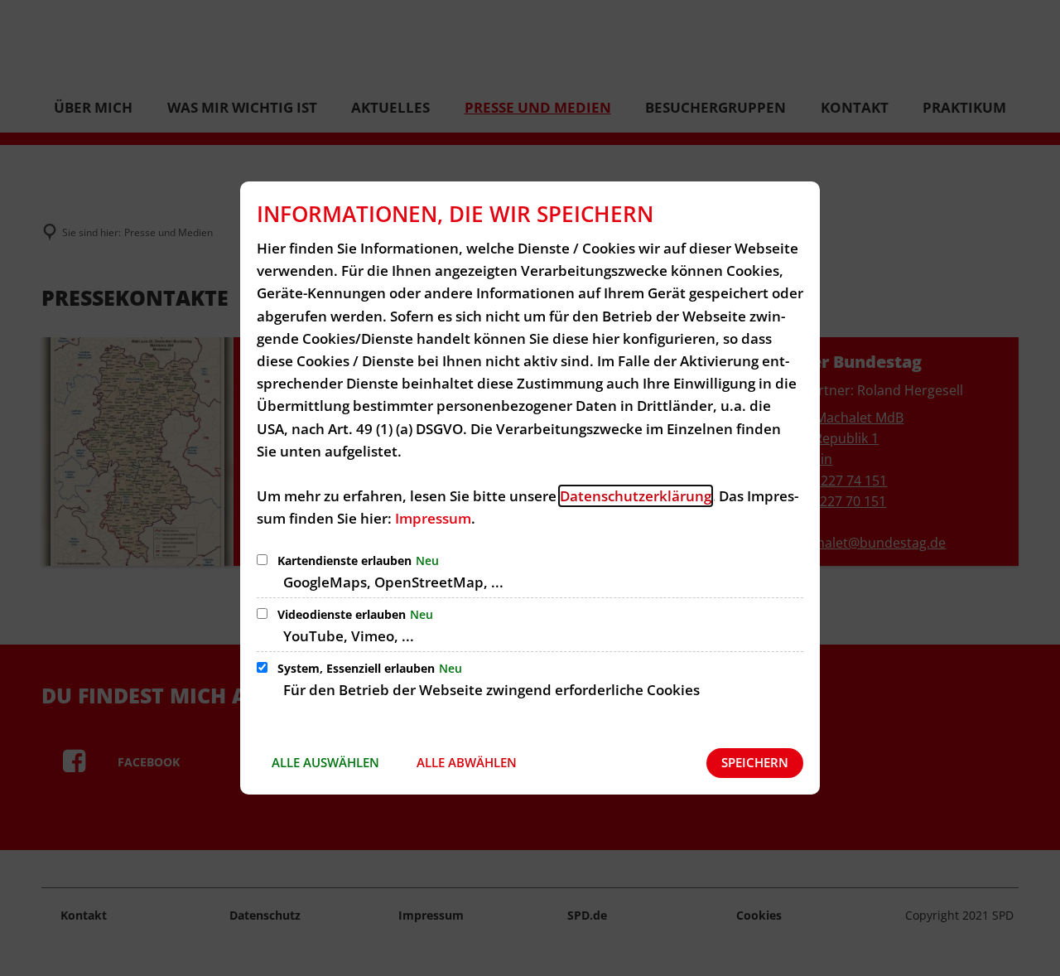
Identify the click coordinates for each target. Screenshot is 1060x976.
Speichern (754, 762)
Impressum (433, 518)
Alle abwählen (467, 762)
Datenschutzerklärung (635, 495)
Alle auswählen (325, 762)
